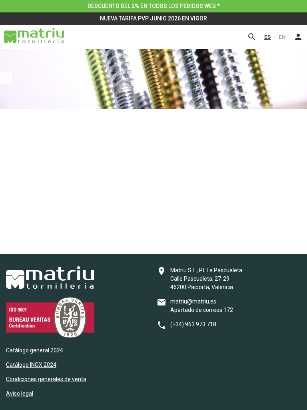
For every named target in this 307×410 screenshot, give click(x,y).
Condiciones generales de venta (46, 379)
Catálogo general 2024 (34, 350)
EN (282, 37)
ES (267, 37)
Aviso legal (19, 393)
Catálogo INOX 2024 (31, 365)
